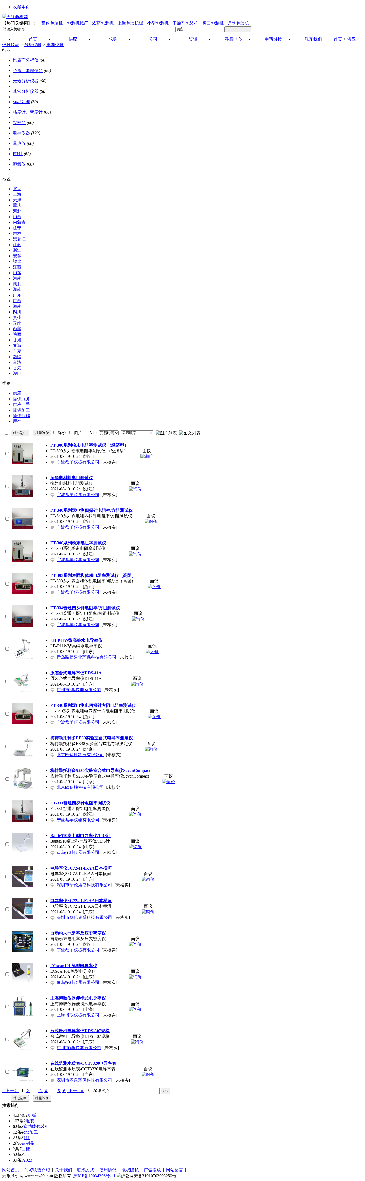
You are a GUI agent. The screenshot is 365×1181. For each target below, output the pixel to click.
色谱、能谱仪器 (28, 70)
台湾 (17, 362)
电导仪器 (55, 44)
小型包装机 (158, 23)
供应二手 (21, 404)
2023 (28, 1160)
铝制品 (27, 1143)
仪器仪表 (10, 44)
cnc (26, 1154)
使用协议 (108, 1170)
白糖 (25, 1149)
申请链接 (273, 39)
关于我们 (63, 1170)
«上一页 (10, 1090)
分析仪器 (32, 44)
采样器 (19, 122)
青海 (17, 345)
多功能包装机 (36, 1126)
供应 (351, 39)
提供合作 (21, 415)
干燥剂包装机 (185, 23)
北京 (17, 188)
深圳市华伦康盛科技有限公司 (84, 885)
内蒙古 (19, 222)
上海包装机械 (130, 23)
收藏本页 (21, 7)
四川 (17, 312)
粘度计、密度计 (28, 112)
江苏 (17, 244)
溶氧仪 (19, 164)
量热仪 (19, 143)
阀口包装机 (213, 23)
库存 (17, 421)
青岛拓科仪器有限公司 (78, 852)
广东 (17, 295)
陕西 (17, 334)
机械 (32, 1115)
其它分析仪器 (25, 91)
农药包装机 (103, 23)
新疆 (17, 356)
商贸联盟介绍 (37, 1170)
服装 (30, 1121)
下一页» (75, 1090)
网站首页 (10, 1170)
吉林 (17, 233)
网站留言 (174, 1170)
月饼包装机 (238, 23)
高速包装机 (52, 23)
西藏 (17, 328)
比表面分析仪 (25, 60)
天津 (17, 200)
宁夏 (17, 351)
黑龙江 (19, 239)
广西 (17, 300)
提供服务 (21, 399)
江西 (17, 267)
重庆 (17, 205)
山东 (17, 272)
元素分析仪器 (25, 81)
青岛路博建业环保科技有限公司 (87, 657)
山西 (17, 216)
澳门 (17, 373)
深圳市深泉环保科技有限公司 (84, 1080)
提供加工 (21, 410)
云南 (17, 323)
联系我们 (313, 39)
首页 (337, 39)
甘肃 (17, 340)
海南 (17, 306)
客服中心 (233, 39)
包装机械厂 (77, 23)
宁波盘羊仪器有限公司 (78, 462)
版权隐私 (130, 1170)
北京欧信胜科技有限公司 (80, 754)
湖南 (17, 289)
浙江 (17, 250)
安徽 (17, 256)
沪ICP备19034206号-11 (94, 1176)
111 (27, 1137)
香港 (17, 368)
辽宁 (17, 228)
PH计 (18, 153)
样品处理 (21, 101)
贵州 (17, 317)
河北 (17, 211)
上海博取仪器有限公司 (78, 1015)
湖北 (17, 284)
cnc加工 (31, 1132)
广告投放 (152, 1170)
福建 (17, 261)
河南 (17, 278)
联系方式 (85, 1170)
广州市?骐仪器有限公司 (79, 689)
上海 (17, 194)
